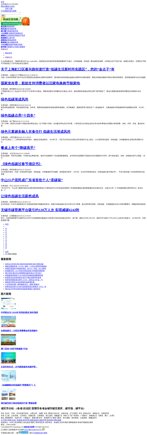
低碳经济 (12, 33)
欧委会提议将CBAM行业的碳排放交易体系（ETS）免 (25, 287)
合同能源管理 (11, 35)
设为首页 (11, 6)
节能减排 (9, 31)
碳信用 (15, 42)
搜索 (3, 15)
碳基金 (8, 29)
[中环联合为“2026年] (8, 308)
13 (6, 234)
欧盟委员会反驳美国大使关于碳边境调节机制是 (23, 277)
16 (6, 240)
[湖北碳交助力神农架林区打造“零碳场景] (8, 399)
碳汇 (7, 38)
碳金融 (3, 38)
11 (6, 230)
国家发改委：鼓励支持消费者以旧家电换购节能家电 (40, 83)
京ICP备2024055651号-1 (33, 430)
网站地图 (4, 6)
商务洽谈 (11, 420)
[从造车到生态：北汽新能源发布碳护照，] (8, 363)
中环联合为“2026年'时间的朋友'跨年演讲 (19, 312)
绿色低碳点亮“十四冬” (18, 115)
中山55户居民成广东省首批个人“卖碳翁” (32, 180)
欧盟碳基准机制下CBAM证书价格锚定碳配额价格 (24, 275)
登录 (7, 9)
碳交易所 (19, 44)
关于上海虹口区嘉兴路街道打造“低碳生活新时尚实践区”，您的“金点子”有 (58, 69)
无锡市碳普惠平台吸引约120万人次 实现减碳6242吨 (40, 210)
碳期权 (8, 40)
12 (6, 232)
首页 (2, 2)
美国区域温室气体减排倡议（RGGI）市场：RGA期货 (25, 268)
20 (6, 248)
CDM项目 (5, 33)
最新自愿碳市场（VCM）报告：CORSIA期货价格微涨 (26, 266)
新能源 (3, 42)
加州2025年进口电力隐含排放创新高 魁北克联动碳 (24, 264)
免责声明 (26, 420)
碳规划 (3, 40)
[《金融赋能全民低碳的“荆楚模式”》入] (8, 381)
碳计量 (3, 31)
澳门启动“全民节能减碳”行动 (14, 349)
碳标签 (12, 26)
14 (6, 236)
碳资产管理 (20, 35)
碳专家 (15, 31)
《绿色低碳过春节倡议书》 (21, 164)
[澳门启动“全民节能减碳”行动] (8, 345)
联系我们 (50, 420)
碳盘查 (13, 29)
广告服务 (18, 420)
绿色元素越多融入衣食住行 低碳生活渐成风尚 (36, 131)
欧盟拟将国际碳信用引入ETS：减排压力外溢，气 (24, 280)
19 (6, 246)
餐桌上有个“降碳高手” (18, 148)
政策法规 (9, 42)
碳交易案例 (20, 47)
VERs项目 (5, 44)
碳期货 (13, 40)
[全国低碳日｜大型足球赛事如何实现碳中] (8, 327)
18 (6, 244)
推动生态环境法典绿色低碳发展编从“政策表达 (22, 289)
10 (6, 228)
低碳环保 (12, 44)
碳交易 (3, 26)
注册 (10, 9)
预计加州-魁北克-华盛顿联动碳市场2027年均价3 (23, 273)
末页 (7, 252)
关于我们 (4, 420)
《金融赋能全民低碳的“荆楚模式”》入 (18, 385)
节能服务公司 (11, 47)
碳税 (7, 26)
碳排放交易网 (29, 427)
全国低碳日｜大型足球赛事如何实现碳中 (19, 331)
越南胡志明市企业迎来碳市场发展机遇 (19, 282)
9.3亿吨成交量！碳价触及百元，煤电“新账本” (22, 284)
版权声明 (43, 420)
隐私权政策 (34, 420)
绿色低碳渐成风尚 (14, 99)
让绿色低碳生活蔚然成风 (20, 196)
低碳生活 (19, 33)
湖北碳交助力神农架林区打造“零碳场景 (19, 403)
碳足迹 (3, 29)
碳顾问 (3, 35)
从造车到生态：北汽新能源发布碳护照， (19, 367)
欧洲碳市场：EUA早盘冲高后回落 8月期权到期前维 (25, 271)
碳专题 (3, 47)
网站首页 (8, 53)
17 (6, 242)
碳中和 (12, 38)
